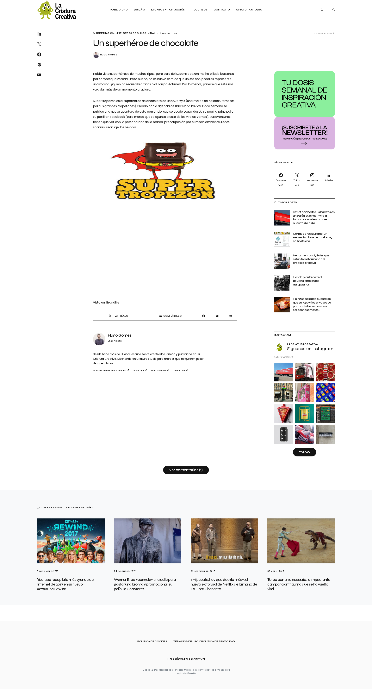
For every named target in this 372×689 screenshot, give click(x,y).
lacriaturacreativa (302, 344)
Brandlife (112, 302)
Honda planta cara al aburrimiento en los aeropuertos (307, 280)
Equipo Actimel (169, 84)
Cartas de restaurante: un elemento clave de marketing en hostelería (312, 237)
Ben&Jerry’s (176, 101)
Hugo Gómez (108, 55)
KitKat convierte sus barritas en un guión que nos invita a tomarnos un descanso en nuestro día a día (314, 217)
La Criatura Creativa (186, 658)
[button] (322, 10)
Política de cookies (152, 641)
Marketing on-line (107, 33)
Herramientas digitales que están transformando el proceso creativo (311, 259)
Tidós (147, 84)
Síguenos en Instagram (310, 348)
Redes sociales (134, 33)
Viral (151, 33)
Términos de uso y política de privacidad (204, 641)
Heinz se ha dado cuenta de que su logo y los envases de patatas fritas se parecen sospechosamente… (312, 304)
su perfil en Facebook (109, 117)
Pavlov (196, 106)
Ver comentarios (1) (186, 469)
